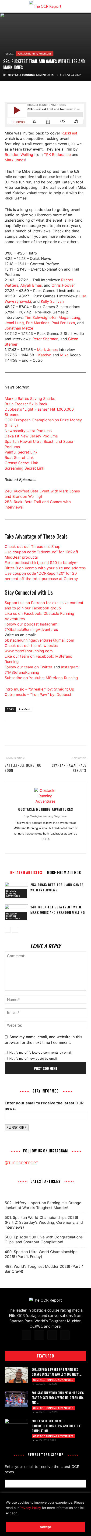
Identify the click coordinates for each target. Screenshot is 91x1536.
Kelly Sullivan (52, 301)
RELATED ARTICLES (26, 872)
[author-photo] (45, 801)
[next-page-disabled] (15, 930)
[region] (45, 1514)
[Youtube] (65, 847)
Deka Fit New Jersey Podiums (31, 436)
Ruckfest (24, 709)
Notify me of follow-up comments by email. (40, 1052)
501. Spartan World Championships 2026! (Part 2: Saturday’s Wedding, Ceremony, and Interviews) (44, 1222)
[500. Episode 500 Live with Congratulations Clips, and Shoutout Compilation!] (16, 1427)
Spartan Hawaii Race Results (69, 768)
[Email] (41, 90)
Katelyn (44, 355)
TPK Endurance (57, 154)
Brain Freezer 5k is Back (26, 404)
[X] (20, 90)
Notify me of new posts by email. (33, 1058)
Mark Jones (15, 160)
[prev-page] (7, 930)
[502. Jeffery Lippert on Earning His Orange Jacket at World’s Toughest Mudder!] (16, 1375)
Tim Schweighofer (40, 317)
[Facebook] (9, 90)
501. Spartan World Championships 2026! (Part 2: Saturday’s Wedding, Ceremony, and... (58, 1398)
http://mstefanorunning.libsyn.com (45, 816)
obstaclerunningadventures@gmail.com (39, 640)
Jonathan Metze (19, 328)
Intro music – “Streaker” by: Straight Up (39, 689)
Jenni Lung (14, 322)
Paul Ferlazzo (63, 322)
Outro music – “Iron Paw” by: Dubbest (38, 694)
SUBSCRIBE (17, 1127)
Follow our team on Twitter (28, 667)
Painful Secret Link (21, 452)
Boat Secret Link (19, 457)
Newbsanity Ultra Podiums (28, 430)
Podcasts (9, 53)
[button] (7, 6)
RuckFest (69, 133)
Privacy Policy (30, 1508)
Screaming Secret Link (24, 468)
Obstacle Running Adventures (34, 53)
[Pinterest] (30, 90)
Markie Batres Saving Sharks (30, 398)
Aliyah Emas (31, 285)
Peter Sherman (45, 339)
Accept (45, 1527)
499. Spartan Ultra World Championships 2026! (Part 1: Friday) (41, 1254)
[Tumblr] (45, 847)
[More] (52, 90)
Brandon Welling (19, 154)
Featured (45, 1356)
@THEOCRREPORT (21, 1163)
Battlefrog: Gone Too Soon (23, 768)
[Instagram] (36, 847)
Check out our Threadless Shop (32, 546)
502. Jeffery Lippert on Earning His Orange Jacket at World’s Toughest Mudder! (43, 1205)
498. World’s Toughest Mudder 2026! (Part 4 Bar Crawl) (44, 1269)
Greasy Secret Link (21, 462)
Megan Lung (69, 317)
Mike (64, 355)
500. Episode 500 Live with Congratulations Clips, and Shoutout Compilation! (44, 1239)
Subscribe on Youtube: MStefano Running (41, 677)
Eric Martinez (37, 322)
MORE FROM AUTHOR (64, 872)
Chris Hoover (63, 285)
